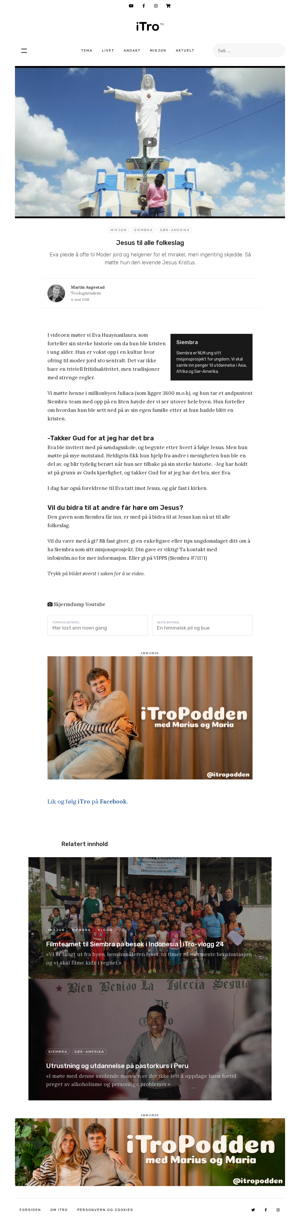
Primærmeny (24, 50)
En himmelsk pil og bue (183, 628)
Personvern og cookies (105, 1210)
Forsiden (30, 1210)
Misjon (158, 50)
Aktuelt (185, 50)
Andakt (132, 50)
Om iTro (59, 1210)
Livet (108, 50)
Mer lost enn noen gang (79, 628)
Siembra (143, 230)
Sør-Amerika (175, 230)
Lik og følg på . (87, 801)
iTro (150, 26)
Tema (87, 50)
